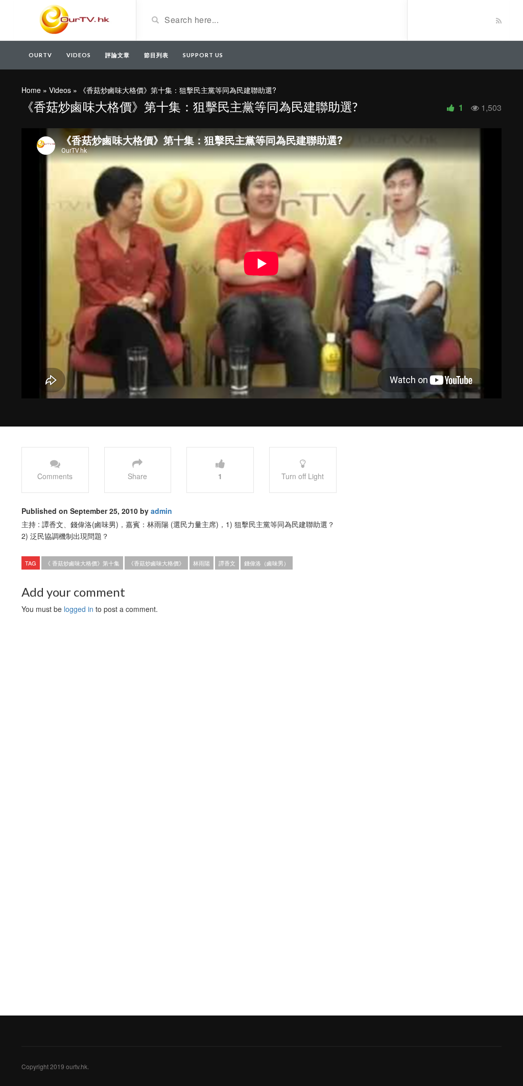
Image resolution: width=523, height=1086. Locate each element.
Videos (78, 55)
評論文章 (117, 55)
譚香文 (227, 563)
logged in (78, 609)
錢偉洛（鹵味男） (266, 563)
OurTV (40, 55)
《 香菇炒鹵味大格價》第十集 (82, 563)
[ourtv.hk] (74, 19)
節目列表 (156, 55)
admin (161, 511)
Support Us (203, 55)
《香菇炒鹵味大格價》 (156, 563)
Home (31, 90)
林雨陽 (201, 563)
